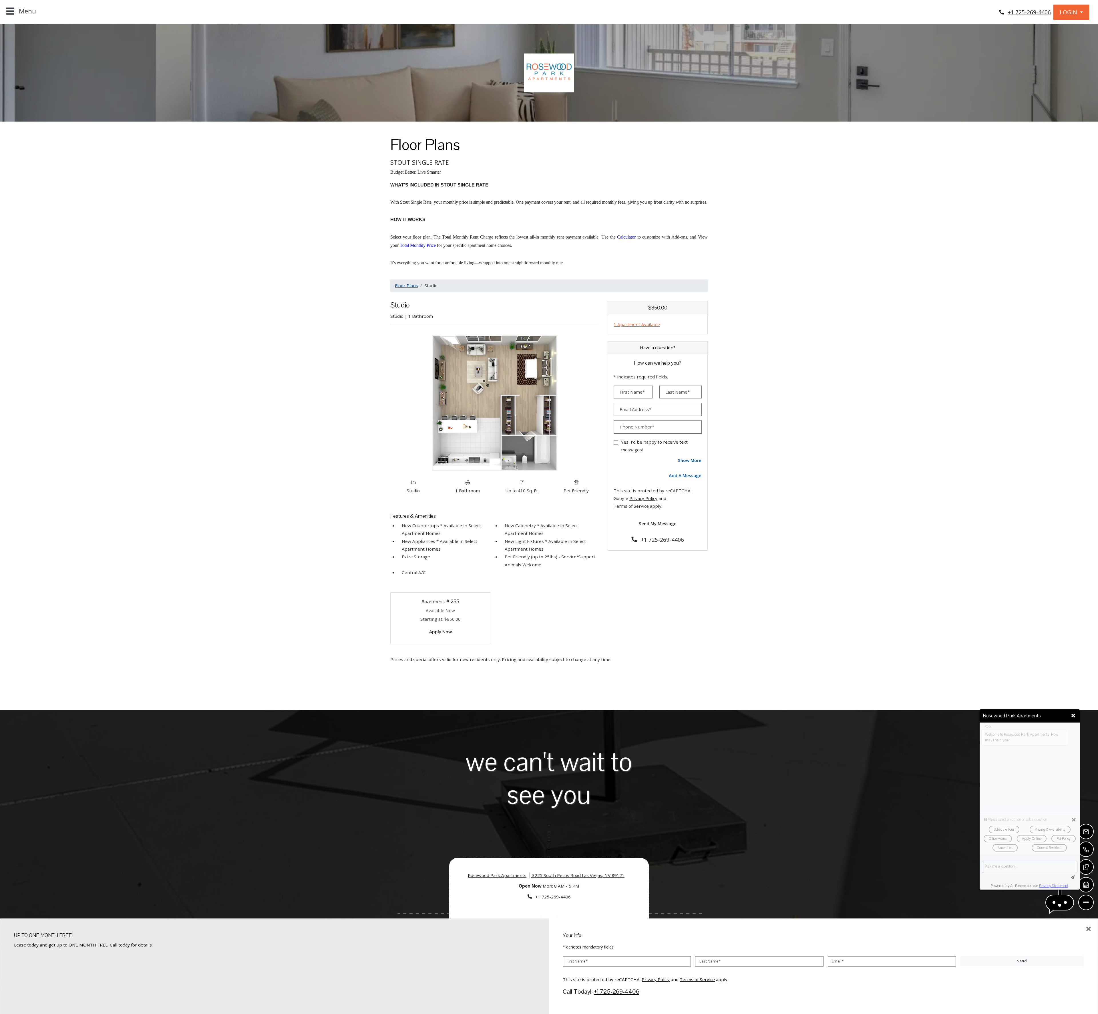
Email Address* (635, 409)
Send (1022, 960)
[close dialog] (1088, 929)
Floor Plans (406, 285)
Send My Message (658, 523)
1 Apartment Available (637, 324)
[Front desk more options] (1085, 902)
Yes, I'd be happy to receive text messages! (654, 446)
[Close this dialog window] (1073, 716)
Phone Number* (637, 427)
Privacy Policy (643, 498)
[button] (1071, 12)
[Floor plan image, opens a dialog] (495, 403)
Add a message (685, 475)
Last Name (710, 961)
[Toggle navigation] (21, 11)
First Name (577, 961)
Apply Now (443, 631)
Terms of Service (631, 506)
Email (838, 961)
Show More (690, 460)
